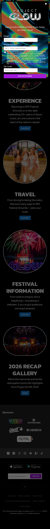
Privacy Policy (33, 64)
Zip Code (8, 67)
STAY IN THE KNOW (25, 76)
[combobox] (6, 48)
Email (6, 36)
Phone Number (10, 45)
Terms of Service (17, 64)
